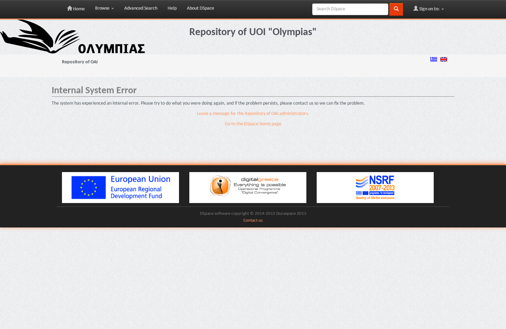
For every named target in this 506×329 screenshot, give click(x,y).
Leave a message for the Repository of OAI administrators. (253, 113)
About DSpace (200, 8)
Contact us (253, 221)
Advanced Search (140, 8)
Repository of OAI (80, 62)
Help (172, 8)
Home (78, 9)
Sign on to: (429, 9)
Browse (102, 8)
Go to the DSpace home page (253, 124)
